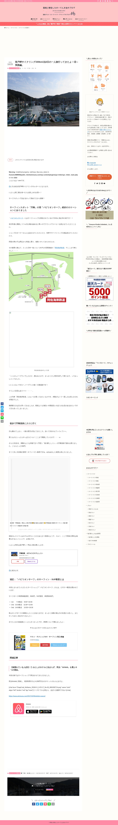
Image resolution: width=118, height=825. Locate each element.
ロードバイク (91, 474)
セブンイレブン (54, 773)
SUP (47, 773)
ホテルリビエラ (69, 773)
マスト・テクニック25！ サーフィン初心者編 (47, 637)
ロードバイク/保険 (93, 481)
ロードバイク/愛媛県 (94, 488)
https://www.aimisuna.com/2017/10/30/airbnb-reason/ (27, 696)
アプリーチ (44, 707)
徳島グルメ (91, 516)
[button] (33, 804)
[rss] (110, 1)
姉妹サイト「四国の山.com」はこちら (100, 177)
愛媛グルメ (91, 519)
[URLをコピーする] (53, 804)
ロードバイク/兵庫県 (94, 498)
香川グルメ (91, 523)
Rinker (37, 640)
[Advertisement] (59, 43)
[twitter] (100, 1)
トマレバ (26, 555)
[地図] (33, 557)
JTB (18, 561)
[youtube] (107, 1)
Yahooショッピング (59, 645)
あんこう (61, 773)
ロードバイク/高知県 (14, 68)
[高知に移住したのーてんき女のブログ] (59, 9)
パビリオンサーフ (16, 218)
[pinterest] (105, 1)
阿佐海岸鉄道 (59, 248)
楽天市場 (45, 645)
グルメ (89, 505)
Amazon (34, 645)
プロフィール (91, 544)
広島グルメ (91, 526)
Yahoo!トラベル (31, 561)
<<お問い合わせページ (95, 165)
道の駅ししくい (31, 773)
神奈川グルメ (92, 530)
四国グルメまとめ (93, 509)
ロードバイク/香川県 (94, 491)
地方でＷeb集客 (92, 540)
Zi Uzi (20, 529)
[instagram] (103, 1)
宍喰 (24, 773)
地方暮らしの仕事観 (93, 537)
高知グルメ (91, 512)
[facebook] (98, 1)
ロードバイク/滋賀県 (94, 501)
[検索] (112, 1)
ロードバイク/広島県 (94, 494)
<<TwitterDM (92, 163)
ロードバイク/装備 (93, 477)
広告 (10, 160)
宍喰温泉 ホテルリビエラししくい (31, 553)
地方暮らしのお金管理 (93, 533)
